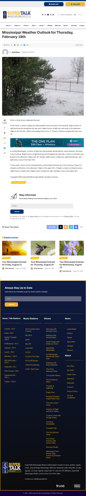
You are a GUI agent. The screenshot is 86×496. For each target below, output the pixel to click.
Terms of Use (34, 216)
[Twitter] (45, 14)
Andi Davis (16, 52)
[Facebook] (43, 14)
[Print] (24, 45)
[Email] (17, 45)
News (14, 182)
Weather (22, 182)
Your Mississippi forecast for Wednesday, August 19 (71, 265)
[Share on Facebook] (11, 45)
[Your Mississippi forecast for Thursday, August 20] (43, 248)
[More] (27, 45)
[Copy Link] (21, 45)
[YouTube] (48, 14)
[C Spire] (47, 142)
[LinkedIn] (53, 14)
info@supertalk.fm (40, 479)
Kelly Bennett (9, 268)
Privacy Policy (68, 216)
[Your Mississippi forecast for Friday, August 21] (14, 248)
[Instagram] (51, 14)
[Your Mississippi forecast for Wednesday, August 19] (71, 248)
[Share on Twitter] (14, 45)
